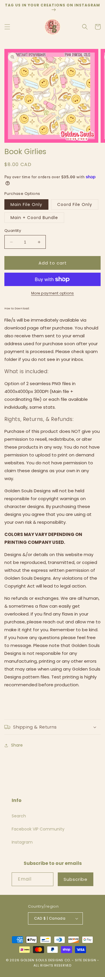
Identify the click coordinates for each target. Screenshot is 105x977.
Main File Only (26, 204)
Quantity (12, 230)
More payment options (52, 293)
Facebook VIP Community (38, 829)
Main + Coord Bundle (34, 218)
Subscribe (76, 879)
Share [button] (17, 745)
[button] (7, 26)
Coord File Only (74, 204)
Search (19, 816)
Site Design (85, 960)
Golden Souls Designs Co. (45, 960)
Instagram (22, 842)
